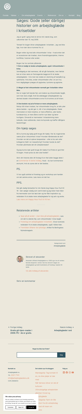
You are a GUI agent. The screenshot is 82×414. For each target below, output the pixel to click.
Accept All (31, 407)
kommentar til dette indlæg (30, 161)
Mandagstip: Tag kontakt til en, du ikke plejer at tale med (46, 376)
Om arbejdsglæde (28, 15)
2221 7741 (15, 375)
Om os (61, 15)
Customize (10, 407)
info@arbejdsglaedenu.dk (18, 378)
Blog (78, 15)
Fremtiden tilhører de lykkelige (33, 227)
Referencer (52, 15)
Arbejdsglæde (59, 246)
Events (40, 15)
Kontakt (71, 15)
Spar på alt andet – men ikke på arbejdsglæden (40, 216)
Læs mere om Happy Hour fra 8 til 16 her (33, 199)
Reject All (20, 407)
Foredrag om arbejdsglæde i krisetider (36, 222)
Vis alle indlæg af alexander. (37, 271)
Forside (5, 15)
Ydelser (13, 15)
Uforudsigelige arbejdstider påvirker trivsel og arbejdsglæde (46, 393)
